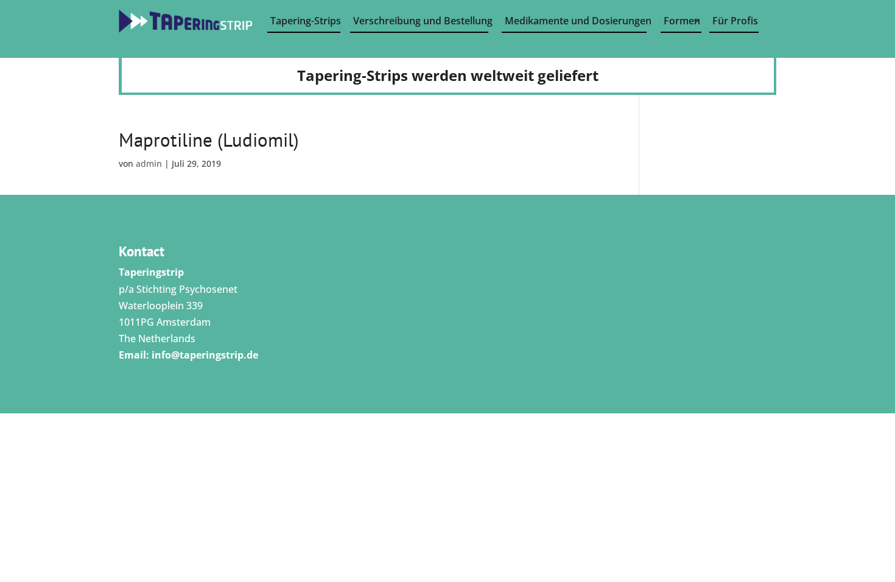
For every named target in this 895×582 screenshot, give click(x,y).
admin (149, 163)
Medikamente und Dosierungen (576, 20)
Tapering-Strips (305, 20)
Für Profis (735, 20)
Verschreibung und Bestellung (420, 20)
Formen (682, 20)
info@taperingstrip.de (205, 355)
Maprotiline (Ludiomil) (209, 139)
